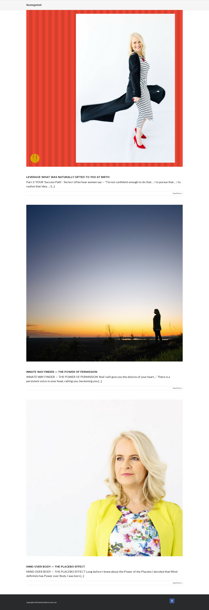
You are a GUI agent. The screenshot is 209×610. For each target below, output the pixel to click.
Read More (177, 193)
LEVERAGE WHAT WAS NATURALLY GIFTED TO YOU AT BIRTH (67, 177)
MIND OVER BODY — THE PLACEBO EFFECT (55, 566)
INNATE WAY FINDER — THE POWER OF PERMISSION (61, 371)
